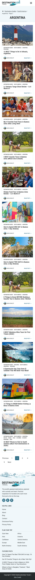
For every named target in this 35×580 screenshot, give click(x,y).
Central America (23, 539)
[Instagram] (3, 500)
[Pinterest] (11, 500)
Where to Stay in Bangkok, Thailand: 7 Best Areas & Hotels (16, 568)
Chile (14, 438)
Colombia (18, 438)
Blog (3, 515)
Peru (11, 439)
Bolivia (5, 438)
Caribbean (5, 539)
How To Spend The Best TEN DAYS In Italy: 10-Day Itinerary (17, 555)
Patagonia (6, 49)
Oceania (20, 536)
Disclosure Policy (7, 521)
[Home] (3, 11)
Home (4, 509)
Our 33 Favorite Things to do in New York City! (17, 559)
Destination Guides (8, 47)
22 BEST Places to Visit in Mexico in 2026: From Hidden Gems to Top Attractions (15, 563)
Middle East (21, 543)
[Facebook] (7, 500)
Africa (19, 533)
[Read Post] (17, 35)
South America (17, 47)
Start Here (5, 533)
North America (6, 546)
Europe (4, 543)
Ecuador (24, 438)
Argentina (25, 47)
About (4, 512)
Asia (3, 536)
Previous (5, 458)
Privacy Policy (6, 524)
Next (9, 462)
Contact (4, 518)
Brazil (10, 438)
